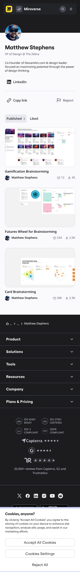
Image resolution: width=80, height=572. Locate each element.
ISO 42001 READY (30, 421)
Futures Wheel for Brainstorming (31, 231)
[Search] (62, 9)
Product (13, 339)
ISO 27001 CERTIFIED (56, 421)
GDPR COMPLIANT (57, 431)
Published (16, 118)
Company (14, 389)
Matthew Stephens (24, 178)
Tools (10, 364)
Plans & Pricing (19, 401)
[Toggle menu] (71, 9)
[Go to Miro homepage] (9, 9)
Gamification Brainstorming (27, 171)
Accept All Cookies (40, 542)
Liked (34, 118)
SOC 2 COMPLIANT (31, 431)
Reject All (40, 564)
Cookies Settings (40, 553)
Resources (15, 376)
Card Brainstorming (20, 292)
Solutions (14, 351)
